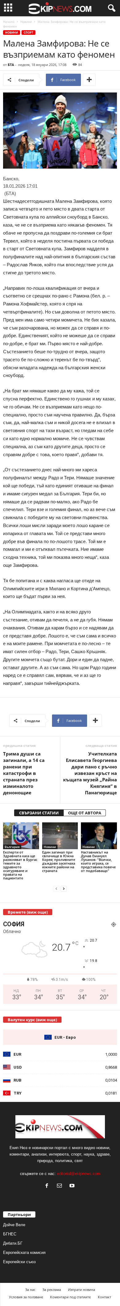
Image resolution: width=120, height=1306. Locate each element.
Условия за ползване (26, 1297)
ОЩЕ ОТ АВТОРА (84, 813)
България (12, 847)
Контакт (104, 1297)
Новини (26, 21)
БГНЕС (9, 1234)
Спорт (28, 33)
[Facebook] (48, 1186)
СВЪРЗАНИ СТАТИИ (39, 813)
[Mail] (60, 1186)
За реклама (51, 1289)
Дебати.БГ (12, 1243)
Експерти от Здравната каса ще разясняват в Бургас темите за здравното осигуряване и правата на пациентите (20, 865)
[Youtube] (72, 1186)
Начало (8, 21)
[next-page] (64, 888)
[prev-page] (56, 888)
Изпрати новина (81, 1289)
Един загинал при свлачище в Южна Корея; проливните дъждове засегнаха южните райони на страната (58, 861)
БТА (11, 64)
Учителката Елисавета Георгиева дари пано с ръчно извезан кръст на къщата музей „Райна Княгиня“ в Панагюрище (90, 773)
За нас (30, 1289)
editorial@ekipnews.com (78, 1173)
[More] (89, 80)
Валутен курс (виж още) (32, 1019)
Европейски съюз (19, 1261)
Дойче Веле (14, 1224)
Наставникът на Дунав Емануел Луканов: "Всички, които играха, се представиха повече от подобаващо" (98, 861)
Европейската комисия (24, 1252)
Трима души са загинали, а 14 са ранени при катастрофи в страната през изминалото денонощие (24, 773)
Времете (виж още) (28, 912)
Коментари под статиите (70, 1297)
